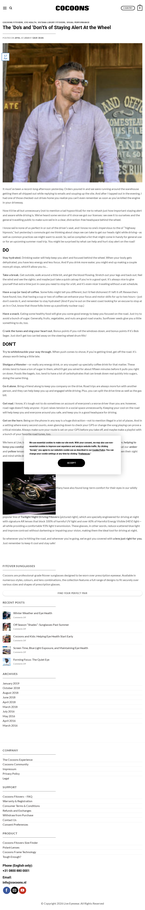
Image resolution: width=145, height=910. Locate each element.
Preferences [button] (84, 454)
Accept (71, 463)
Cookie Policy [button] (98, 450)
